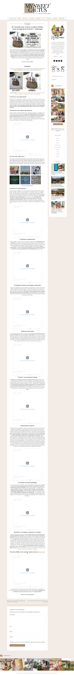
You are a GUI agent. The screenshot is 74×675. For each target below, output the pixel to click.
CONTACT (61, 56)
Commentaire (12, 614)
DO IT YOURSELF (58, 147)
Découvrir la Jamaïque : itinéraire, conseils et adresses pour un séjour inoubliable (57, 211)
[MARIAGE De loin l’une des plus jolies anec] (61, 105)
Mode (19, 18)
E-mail (11, 631)
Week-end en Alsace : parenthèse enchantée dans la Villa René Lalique (57, 185)
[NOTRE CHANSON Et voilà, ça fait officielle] (61, 119)
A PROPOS (55, 56)
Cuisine (31, 18)
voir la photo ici (19, 545)
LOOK (58, 151)
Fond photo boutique (29, 196)
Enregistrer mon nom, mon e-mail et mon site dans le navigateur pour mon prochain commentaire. (28, 642)
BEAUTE (57, 140)
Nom (11, 626)
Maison (38, 18)
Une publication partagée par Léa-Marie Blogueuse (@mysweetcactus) (28, 236)
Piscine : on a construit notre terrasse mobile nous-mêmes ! (58, 173)
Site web (11, 636)
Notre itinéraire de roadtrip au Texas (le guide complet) (57, 198)
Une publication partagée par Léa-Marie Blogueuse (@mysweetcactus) (28, 586)
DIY (43, 18)
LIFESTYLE (27, 24)
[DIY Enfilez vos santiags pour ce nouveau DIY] (61, 98)
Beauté (25, 18)
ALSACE (57, 138)
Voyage (48, 18)
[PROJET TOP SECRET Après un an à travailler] (54, 91)
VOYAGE (57, 156)
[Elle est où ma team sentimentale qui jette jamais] (61, 91)
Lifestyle (13, 18)
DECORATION (57, 145)
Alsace (55, 18)
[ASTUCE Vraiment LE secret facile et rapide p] (54, 105)
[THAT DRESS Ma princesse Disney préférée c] (54, 119)
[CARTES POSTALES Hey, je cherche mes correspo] (54, 112)
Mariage (61, 18)
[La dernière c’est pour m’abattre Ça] (54, 98)
